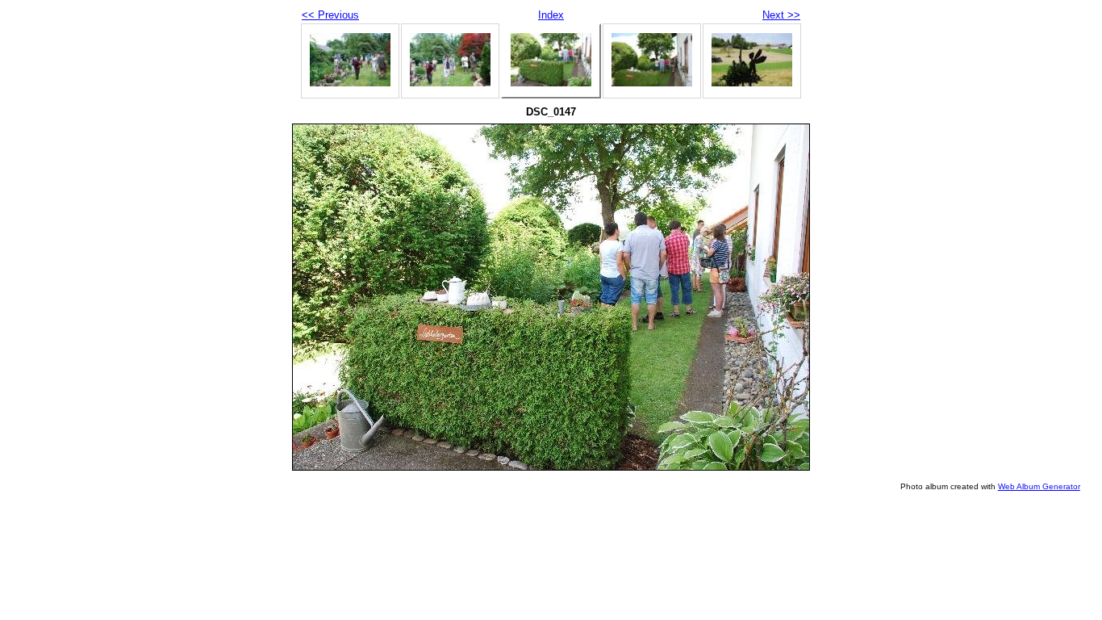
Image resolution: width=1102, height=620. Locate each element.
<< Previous (330, 15)
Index (551, 15)
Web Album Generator (1039, 486)
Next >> (781, 15)
